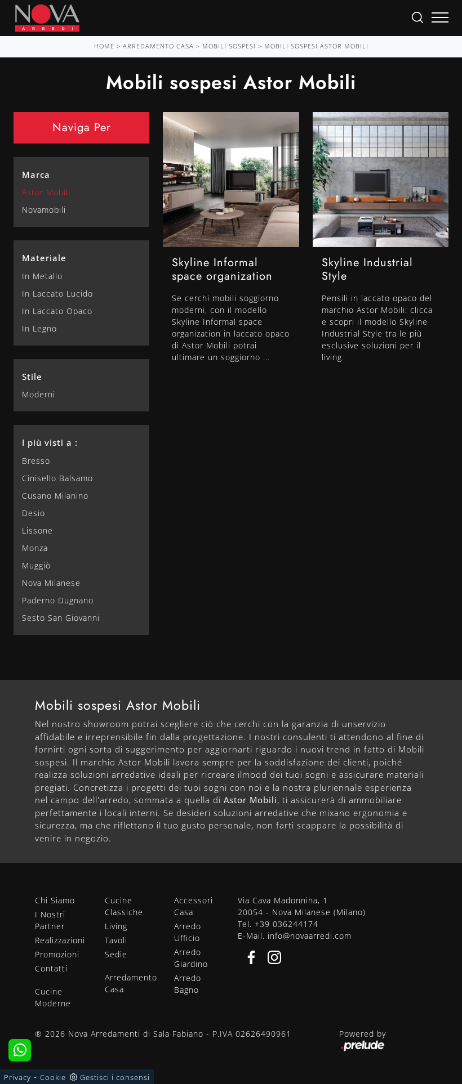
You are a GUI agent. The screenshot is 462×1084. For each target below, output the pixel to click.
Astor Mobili (46, 192)
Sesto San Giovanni (61, 617)
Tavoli (116, 940)
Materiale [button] (44, 257)
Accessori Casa (193, 906)
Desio (33, 513)
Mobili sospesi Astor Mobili (316, 46)
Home (104, 46)
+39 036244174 (286, 924)
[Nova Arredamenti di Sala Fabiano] (47, 18)
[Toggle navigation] (440, 18)
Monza (35, 548)
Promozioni (57, 954)
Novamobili (44, 209)
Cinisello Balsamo (57, 478)
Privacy (17, 1077)
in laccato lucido (57, 293)
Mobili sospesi (229, 46)
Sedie (116, 954)
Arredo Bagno (187, 984)
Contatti (51, 968)
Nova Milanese (51, 582)
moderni (38, 394)
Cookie (53, 1077)
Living (116, 926)
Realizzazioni (60, 940)
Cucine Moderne (53, 997)
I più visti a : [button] (50, 442)
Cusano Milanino (55, 495)
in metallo (42, 276)
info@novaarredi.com (310, 935)
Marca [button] (36, 174)
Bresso (36, 460)
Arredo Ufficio (187, 932)
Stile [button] (32, 376)
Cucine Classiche (124, 906)
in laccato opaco (57, 311)
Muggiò (36, 565)
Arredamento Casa (158, 46)
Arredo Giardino (191, 958)
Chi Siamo (55, 900)
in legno (39, 328)
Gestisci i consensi (115, 1077)
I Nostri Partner (50, 920)
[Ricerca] (417, 17)
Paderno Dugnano (58, 600)
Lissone (37, 530)
